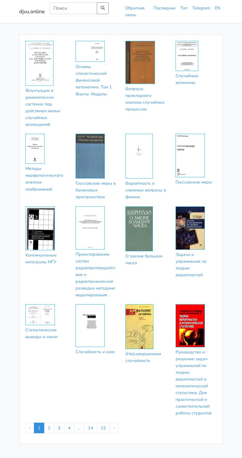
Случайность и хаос (95, 352)
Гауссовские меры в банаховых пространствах (96, 190)
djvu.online (32, 11)
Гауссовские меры (194, 182)
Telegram (201, 8)
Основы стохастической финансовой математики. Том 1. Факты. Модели (94, 80)
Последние (164, 8)
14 (90, 428)
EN (217, 8)
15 (103, 428)
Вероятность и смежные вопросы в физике (145, 190)
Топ (183, 8)
